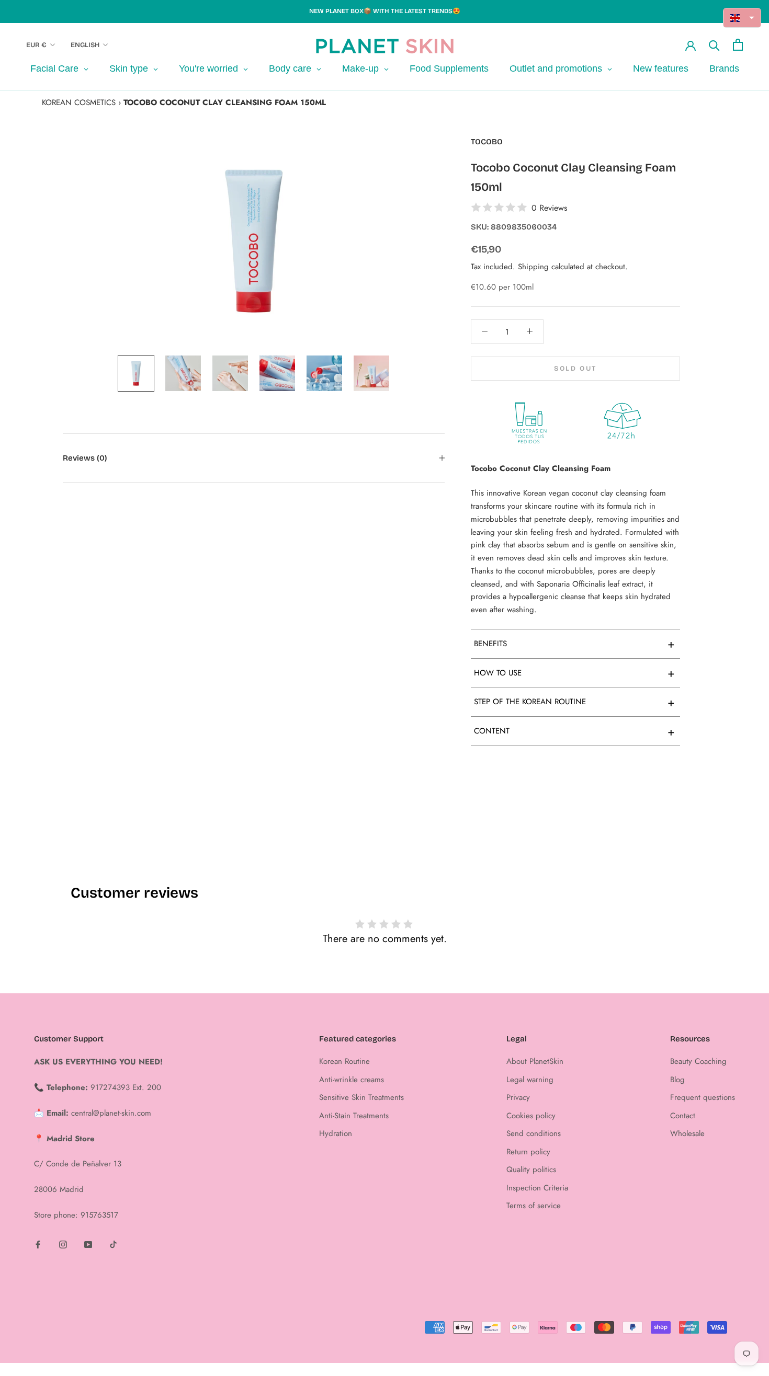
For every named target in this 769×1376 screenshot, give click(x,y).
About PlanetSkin (534, 1061)
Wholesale (687, 1133)
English (85, 45)
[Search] (714, 44)
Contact (682, 1115)
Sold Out (575, 368)
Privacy (518, 1097)
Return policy (528, 1151)
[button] (742, 17)
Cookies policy (531, 1115)
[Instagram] (63, 1244)
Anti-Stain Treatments (354, 1115)
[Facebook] (38, 1244)
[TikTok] (113, 1244)
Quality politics (531, 1169)
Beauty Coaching (698, 1061)
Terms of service (533, 1205)
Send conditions (533, 1133)
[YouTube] (88, 1244)
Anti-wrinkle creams (351, 1079)
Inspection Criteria (537, 1188)
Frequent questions (702, 1097)
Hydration (335, 1133)
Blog (677, 1079)
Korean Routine (344, 1061)
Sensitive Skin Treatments (361, 1097)
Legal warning (529, 1079)
